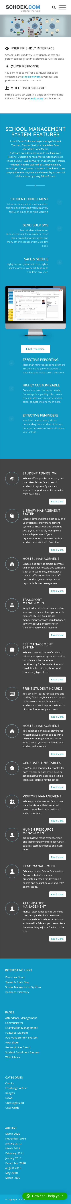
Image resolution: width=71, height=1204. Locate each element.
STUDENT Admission (40, 473)
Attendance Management (34, 904)
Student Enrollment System (22, 1052)
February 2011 (14, 1153)
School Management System (23, 987)
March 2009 (12, 1177)
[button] (44, 1196)
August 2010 (13, 1168)
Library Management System (41, 512)
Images (10, 1093)
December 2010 (15, 1163)
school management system (38, 656)
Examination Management (21, 1027)
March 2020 (12, 1133)
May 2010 (11, 1173)
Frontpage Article (16, 1088)
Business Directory (17, 992)
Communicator (14, 1023)
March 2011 (12, 1148)
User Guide (12, 1107)
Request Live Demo (17, 1047)
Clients (9, 1083)
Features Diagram (16, 1032)
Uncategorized (14, 1102)
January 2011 (13, 1158)
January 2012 (13, 1143)
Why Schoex (12, 1057)
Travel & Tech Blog (17, 982)
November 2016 (15, 1138)
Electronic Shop (14, 977)
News (9, 1098)
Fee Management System (38, 645)
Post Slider (12, 1042)
